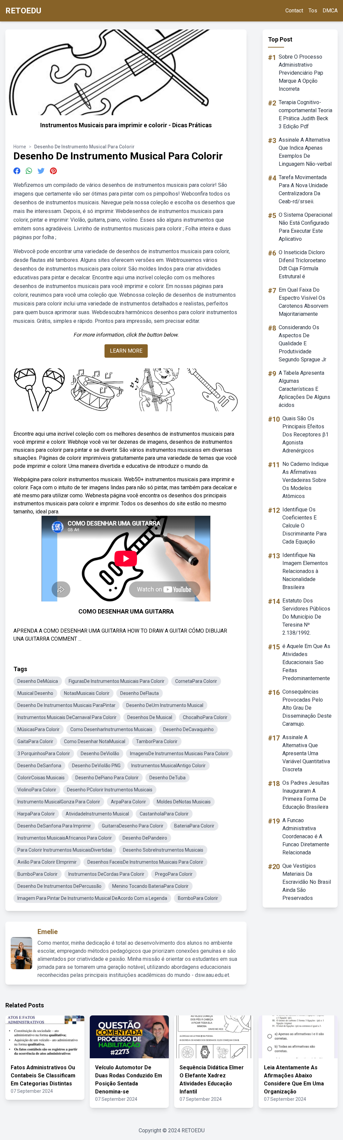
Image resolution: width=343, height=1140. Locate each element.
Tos (312, 10)
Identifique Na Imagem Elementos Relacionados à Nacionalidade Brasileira (305, 571)
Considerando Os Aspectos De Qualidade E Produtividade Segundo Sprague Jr (302, 343)
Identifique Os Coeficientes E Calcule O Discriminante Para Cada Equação (304, 525)
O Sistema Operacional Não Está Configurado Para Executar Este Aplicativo (305, 227)
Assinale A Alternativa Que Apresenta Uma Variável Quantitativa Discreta (306, 753)
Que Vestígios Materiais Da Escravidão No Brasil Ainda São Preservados (306, 882)
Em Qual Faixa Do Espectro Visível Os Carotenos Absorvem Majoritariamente (303, 302)
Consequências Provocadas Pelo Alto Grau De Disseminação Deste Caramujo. (307, 708)
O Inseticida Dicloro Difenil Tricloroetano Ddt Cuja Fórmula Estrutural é (302, 264)
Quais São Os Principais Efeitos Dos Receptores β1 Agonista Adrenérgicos (305, 434)
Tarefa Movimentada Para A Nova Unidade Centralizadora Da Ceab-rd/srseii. (303, 189)
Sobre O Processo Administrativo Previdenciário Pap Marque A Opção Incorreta (301, 73)
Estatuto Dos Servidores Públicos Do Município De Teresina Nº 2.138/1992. (306, 616)
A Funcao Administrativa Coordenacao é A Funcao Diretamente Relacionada (305, 836)
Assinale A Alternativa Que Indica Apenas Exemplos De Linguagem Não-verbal (305, 152)
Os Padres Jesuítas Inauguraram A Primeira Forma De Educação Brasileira (305, 795)
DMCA (330, 10)
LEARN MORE (126, 351)
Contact (294, 10)
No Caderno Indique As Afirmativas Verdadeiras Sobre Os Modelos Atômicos (305, 480)
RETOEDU (23, 10)
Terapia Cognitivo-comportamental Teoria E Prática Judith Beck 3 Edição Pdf (305, 114)
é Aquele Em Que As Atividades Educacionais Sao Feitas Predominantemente (306, 662)
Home (19, 146)
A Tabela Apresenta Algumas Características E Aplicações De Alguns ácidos (304, 389)
